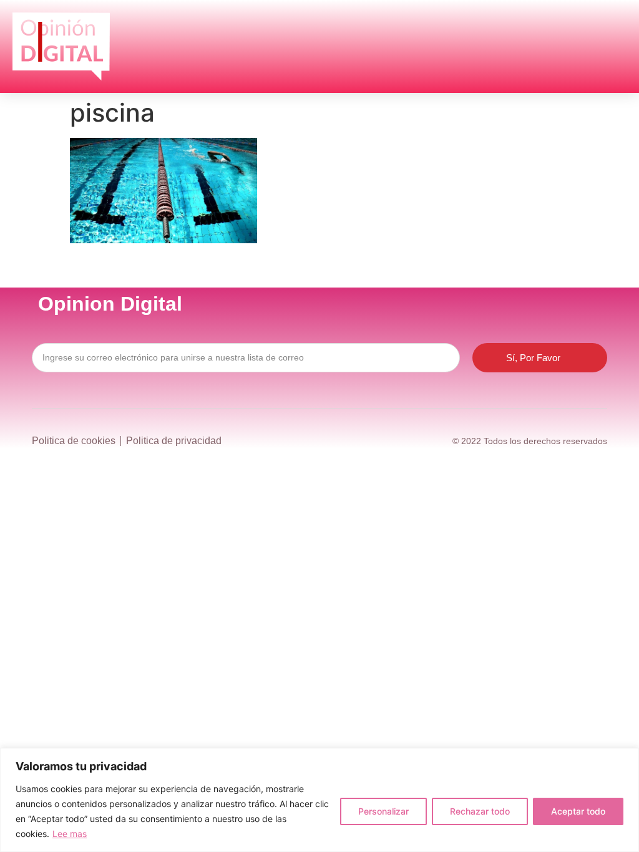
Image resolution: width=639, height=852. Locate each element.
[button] (610, 46)
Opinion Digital (110, 304)
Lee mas (69, 833)
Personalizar (383, 811)
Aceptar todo (578, 811)
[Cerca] (625, 758)
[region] (319, 800)
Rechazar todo (480, 811)
